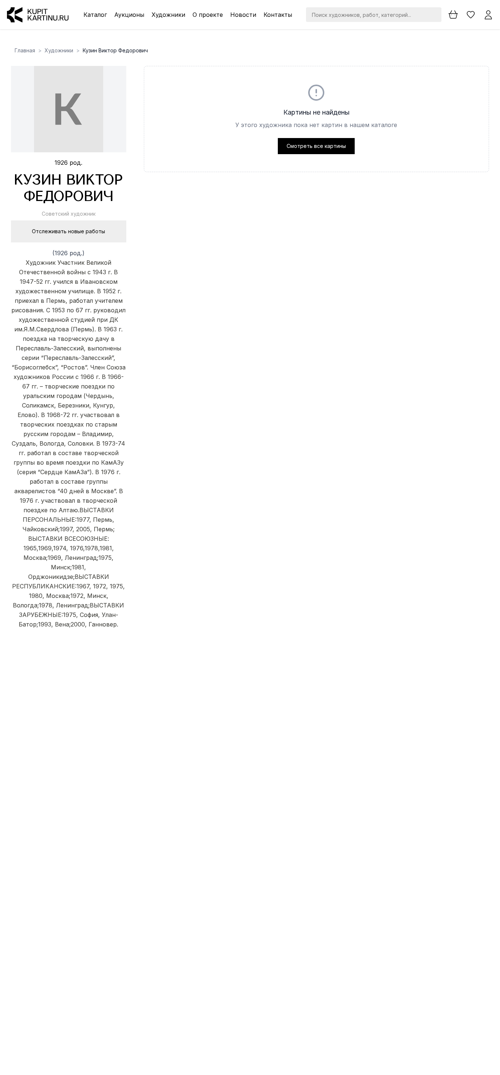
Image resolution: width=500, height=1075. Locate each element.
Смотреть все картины (316, 146)
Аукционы (129, 14)
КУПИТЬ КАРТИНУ (68, 643)
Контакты (278, 14)
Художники (168, 14)
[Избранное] (471, 15)
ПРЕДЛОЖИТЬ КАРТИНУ (68, 633)
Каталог (95, 14)
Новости (243, 14)
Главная (25, 50)
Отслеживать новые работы (68, 231)
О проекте (208, 14)
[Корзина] (453, 15)
